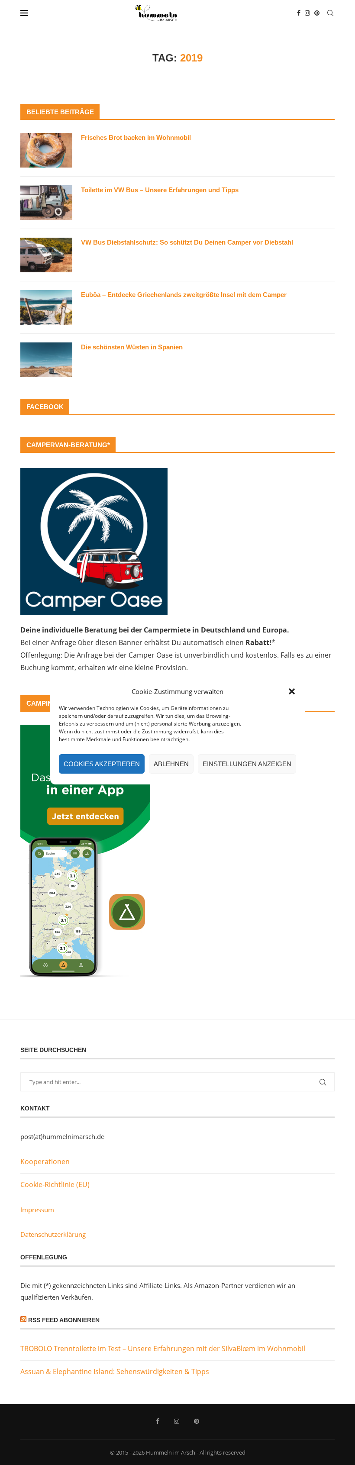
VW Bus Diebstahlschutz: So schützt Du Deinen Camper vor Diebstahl (187, 242)
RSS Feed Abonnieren (64, 1320)
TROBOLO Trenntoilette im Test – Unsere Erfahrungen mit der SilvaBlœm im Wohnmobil (162, 1348)
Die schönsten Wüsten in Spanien (132, 347)
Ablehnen (171, 764)
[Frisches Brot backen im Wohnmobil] (46, 150)
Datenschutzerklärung (53, 1234)
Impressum (37, 1209)
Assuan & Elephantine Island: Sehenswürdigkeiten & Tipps (114, 1371)
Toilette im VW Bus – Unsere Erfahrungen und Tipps (160, 190)
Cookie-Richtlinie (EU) (55, 1184)
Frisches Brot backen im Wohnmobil (136, 137)
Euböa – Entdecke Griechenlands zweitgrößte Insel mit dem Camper (184, 294)
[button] (291, 691)
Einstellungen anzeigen (247, 764)
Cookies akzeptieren (102, 764)
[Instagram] (307, 13)
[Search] (330, 13)
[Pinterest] (317, 13)
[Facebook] (298, 13)
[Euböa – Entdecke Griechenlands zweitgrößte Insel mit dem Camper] (46, 307)
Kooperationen (45, 1161)
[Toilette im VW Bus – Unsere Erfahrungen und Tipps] (46, 202)
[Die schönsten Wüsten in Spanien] (46, 359)
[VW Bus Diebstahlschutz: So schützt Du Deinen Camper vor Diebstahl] (46, 255)
